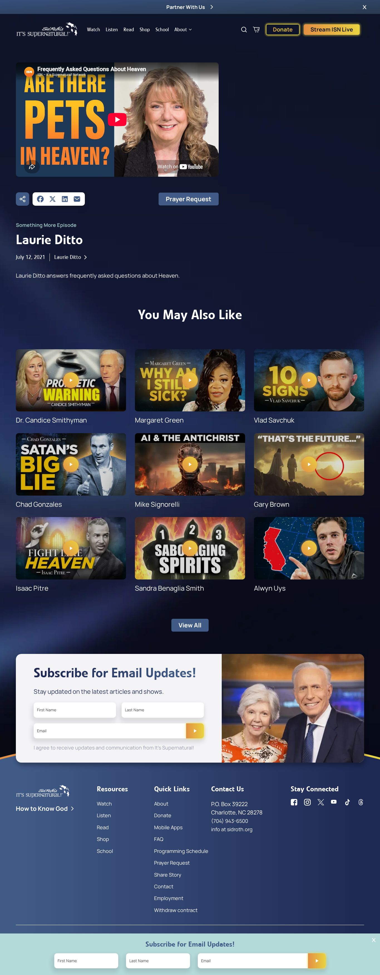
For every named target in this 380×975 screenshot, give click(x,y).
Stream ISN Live (331, 29)
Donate (283, 29)
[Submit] (195, 730)
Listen (112, 29)
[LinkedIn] (64, 199)
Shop (145, 29)
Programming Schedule (181, 851)
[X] (52, 199)
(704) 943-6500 (229, 821)
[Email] (77, 199)
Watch (93, 29)
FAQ (158, 839)
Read (129, 29)
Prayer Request (188, 199)
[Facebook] (40, 199)
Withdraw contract (176, 910)
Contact (163, 886)
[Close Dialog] (374, 940)
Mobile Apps (168, 827)
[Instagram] (307, 802)
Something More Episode (46, 225)
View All (190, 625)
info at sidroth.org (232, 829)
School (162, 29)
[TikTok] (347, 802)
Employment (168, 898)
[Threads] (360, 802)
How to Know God (42, 808)
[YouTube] (334, 802)
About (180, 29)
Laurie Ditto (67, 257)
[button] (365, 7)
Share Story (167, 874)
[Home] (47, 29)
